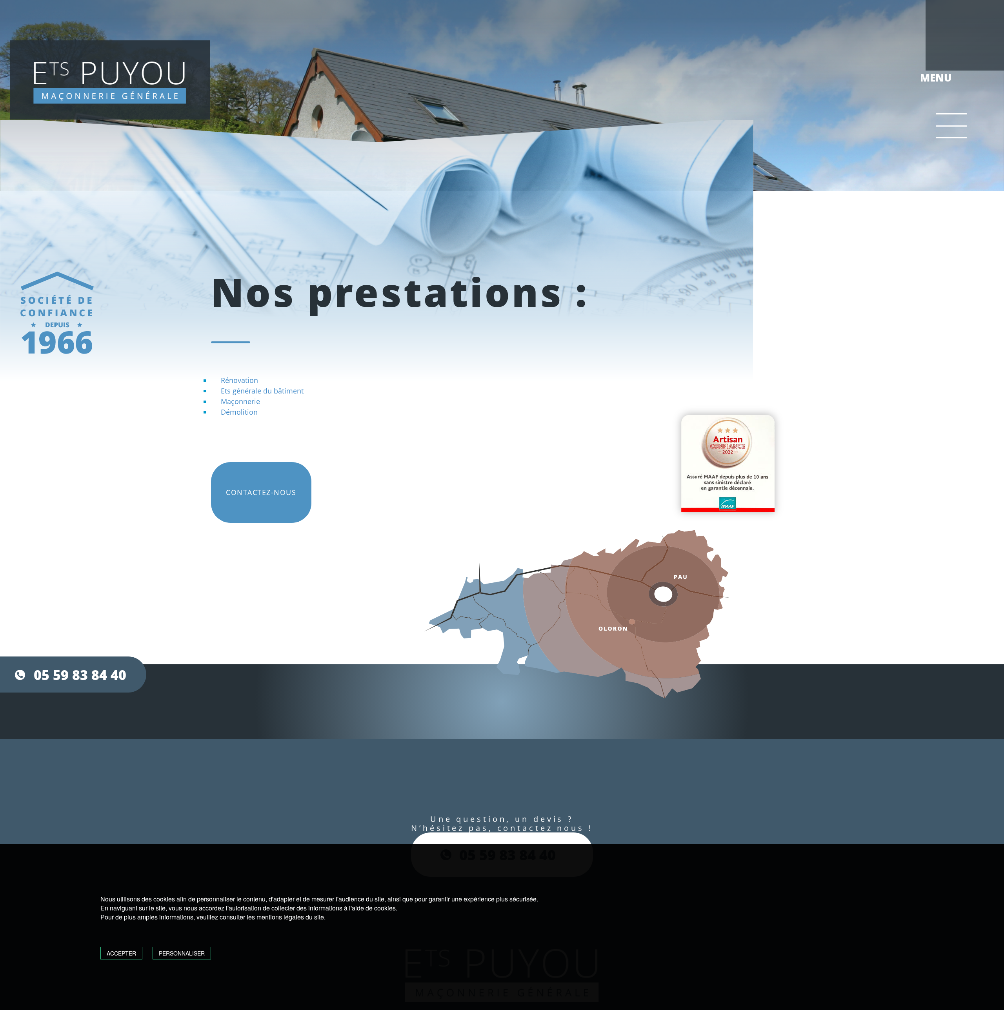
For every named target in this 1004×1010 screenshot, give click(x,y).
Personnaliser (182, 953)
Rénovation (239, 380)
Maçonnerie (240, 401)
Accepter (121, 953)
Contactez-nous (261, 492)
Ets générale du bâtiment (262, 390)
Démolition (239, 412)
